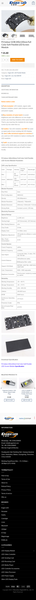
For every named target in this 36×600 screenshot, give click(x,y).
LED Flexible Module (19, 73)
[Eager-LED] (9, 418)
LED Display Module (8, 551)
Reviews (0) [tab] (5, 93)
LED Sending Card (7, 558)
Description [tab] (5, 86)
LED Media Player (7, 565)
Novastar (4, 511)
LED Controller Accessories (10, 568)
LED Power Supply (7, 576)
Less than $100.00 (16, 75)
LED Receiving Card (8, 561)
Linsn (3, 522)
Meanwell (4, 525)
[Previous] (4, 21)
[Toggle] (34, 551)
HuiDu (3, 515)
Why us (3, 497)
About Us (4, 483)
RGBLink (4, 540)
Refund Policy (6, 486)
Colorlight (4, 518)
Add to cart (17, 60)
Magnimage (5, 536)
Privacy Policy (6, 490)
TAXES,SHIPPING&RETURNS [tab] (9, 97)
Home (3, 39)
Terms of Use (5, 479)
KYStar (3, 533)
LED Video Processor (8, 572)
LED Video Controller (8, 554)
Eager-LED (10, 39)
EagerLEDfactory (12, 448)
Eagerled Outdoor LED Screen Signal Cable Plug (9, 392)
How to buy (5, 475)
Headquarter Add (7, 452)
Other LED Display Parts (9, 579)
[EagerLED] (9, 434)
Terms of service (6, 493)
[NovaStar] (25, 418)
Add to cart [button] (9, 400)
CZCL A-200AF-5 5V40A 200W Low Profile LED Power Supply (27, 393)
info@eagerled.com (12, 443)
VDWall (3, 529)
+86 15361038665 (15, 440)
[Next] (31, 21)
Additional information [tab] (9, 89)
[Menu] (2, 3)
